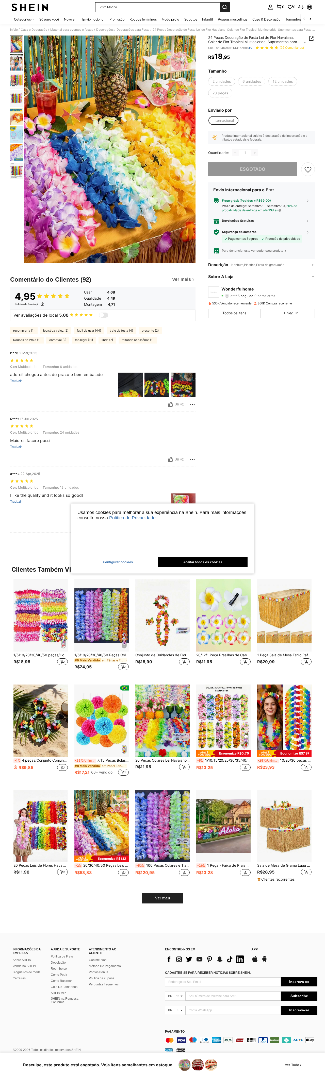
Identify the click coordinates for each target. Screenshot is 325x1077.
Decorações (104, 29)
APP (254, 949)
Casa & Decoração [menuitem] (266, 19)
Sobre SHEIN (22, 960)
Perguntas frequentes (104, 984)
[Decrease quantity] (235, 153)
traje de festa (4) (121, 330)
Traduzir (16, 381)
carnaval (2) (57, 340)
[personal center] (270, 7)
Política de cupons (101, 978)
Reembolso (59, 968)
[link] (280, 7)
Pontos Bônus (98, 972)
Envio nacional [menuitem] (93, 19)
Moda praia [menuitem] (170, 19)
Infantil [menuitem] (207, 19)
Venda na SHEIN (24, 966)
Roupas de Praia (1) (27, 340)
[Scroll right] (310, 19)
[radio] (221, 81)
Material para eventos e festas (71, 29)
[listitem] (40, 627)
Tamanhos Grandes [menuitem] (300, 19)
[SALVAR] (308, 169)
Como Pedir (59, 975)
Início (14, 29)
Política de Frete (62, 956)
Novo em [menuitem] (70, 19)
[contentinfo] (241, 1040)
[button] (301, 7)
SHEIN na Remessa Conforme (64, 1000)
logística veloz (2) (55, 330)
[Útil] (171, 404)
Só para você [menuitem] (49, 19)
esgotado (252, 169)
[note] (223, 753)
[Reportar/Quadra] (192, 404)
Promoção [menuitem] (116, 19)
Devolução (58, 962)
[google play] (264, 961)
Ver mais (162, 898)
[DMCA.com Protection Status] (180, 1050)
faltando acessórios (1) (138, 340)
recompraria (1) (24, 330)
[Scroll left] (304, 19)
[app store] (254, 961)
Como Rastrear (61, 981)
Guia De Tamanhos (64, 987)
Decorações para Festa (133, 29)
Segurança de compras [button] (239, 232)
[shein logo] (29, 7)
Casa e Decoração (34, 29)
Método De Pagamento (105, 966)
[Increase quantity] (254, 153)
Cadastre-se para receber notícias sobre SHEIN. (208, 973)
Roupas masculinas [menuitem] (232, 19)
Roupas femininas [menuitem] (143, 19)
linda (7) (107, 340)
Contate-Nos (97, 960)
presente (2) (150, 330)
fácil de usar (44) (89, 330)
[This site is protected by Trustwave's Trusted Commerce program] (169, 1050)
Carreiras (19, 978)
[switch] (103, 315)
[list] (205, 959)
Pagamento (175, 1031)
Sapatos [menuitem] (190, 19)
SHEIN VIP (58, 993)
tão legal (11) (84, 340)
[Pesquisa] (225, 7)
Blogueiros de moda (27, 972)
